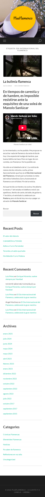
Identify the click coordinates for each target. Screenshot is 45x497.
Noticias (6, 444)
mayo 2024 (7, 348)
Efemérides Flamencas (12, 439)
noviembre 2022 (10, 378)
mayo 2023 (7, 353)
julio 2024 (7, 339)
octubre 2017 (8, 403)
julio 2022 (7, 398)
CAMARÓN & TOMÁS (12, 241)
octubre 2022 (8, 383)
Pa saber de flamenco (12, 449)
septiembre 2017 (10, 408)
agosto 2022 (8, 394)
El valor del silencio (11, 236)
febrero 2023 (8, 363)
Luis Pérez (10, 276)
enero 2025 (8, 333)
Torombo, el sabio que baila (14, 251)
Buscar (6, 208)
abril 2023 (7, 358)
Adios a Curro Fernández (13, 246)
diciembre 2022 (9, 373)
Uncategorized (9, 459)
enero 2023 (8, 369)
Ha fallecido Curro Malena (14, 256)
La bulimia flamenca (17, 81)
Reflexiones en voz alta (12, 454)
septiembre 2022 (10, 388)
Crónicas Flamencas (11, 434)
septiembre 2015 (10, 413)
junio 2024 (7, 344)
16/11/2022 (7, 86)
